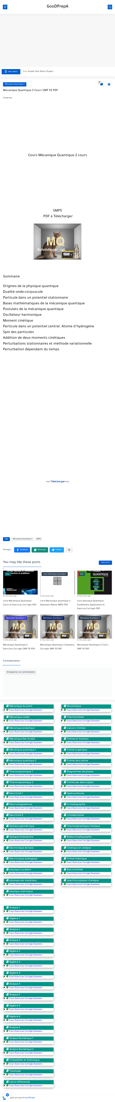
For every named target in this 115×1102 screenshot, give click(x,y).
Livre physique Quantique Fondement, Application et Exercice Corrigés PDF (91, 605)
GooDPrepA (57, 7)
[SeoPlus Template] (4, 1098)
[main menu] (5, 7)
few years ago (11, 596)
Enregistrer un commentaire (21, 672)
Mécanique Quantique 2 (14, 84)
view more (105, 563)
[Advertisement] (57, 38)
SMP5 (38, 539)
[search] (110, 7)
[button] (22, 550)
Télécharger (58, 481)
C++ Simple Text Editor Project (38, 71)
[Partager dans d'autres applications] (69, 550)
